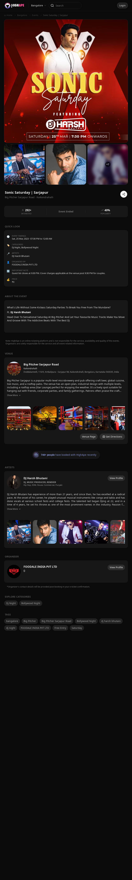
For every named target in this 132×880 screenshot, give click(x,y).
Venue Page (89, 436)
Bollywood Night (29, 247)
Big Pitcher (30, 621)
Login (122, 5)
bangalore (12, 621)
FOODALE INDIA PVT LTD (35, 628)
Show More (12, 395)
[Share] (123, 194)
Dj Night (16, 247)
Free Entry (60, 628)
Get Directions (114, 436)
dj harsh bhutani (111, 621)
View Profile (116, 478)
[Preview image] (19, 418)
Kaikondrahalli (45, 197)
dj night (10, 628)
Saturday (77, 628)
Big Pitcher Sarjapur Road (56, 621)
